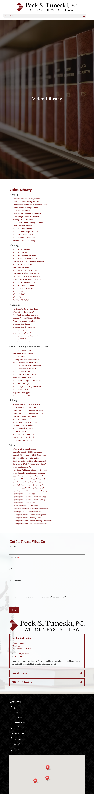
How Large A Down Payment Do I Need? (29, 261)
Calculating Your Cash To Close (25, 506)
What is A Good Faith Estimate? (25, 336)
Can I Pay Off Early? (21, 300)
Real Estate (18, 739)
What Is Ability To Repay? (23, 264)
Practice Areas (19, 722)
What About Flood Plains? (23, 234)
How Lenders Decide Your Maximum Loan (30, 205)
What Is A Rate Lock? (21, 249)
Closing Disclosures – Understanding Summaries (32, 521)
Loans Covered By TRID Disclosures (27, 452)
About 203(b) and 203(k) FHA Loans (27, 386)
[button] (47, 778)
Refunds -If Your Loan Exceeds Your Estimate (31, 479)
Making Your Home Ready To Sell (26, 404)
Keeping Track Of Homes (23, 219)
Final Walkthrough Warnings (24, 240)
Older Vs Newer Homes (22, 225)
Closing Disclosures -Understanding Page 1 (30, 515)
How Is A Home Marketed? (24, 437)
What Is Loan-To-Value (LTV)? (25, 258)
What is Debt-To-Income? (23, 312)
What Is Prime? (19, 294)
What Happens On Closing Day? (25, 368)
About (16, 713)
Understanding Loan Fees (23, 333)
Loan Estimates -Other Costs (24, 503)
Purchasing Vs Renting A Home (25, 208)
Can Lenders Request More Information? (29, 461)
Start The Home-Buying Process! (26, 202)
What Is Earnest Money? (22, 228)
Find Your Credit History (23, 354)
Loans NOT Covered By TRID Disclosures (29, 455)
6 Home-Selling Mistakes (23, 425)
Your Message (15, 580)
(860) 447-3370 (23, 653)
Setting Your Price (20, 431)
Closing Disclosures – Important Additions (30, 524)
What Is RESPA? (19, 339)
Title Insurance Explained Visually (26, 363)
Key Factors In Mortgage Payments (27, 279)
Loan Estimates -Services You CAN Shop (29, 500)
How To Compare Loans (22, 330)
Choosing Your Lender (22, 324)
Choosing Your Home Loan (24, 327)
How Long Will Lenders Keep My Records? (30, 470)
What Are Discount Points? (24, 285)
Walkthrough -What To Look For (26, 217)
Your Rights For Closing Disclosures (27, 512)
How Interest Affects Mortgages (26, 273)
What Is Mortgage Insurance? (25, 288)
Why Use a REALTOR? (21, 211)
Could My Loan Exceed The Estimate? (28, 476)
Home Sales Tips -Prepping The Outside (29, 413)
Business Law (19, 749)
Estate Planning (20, 744)
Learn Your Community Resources (27, 214)
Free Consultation (21, 727)
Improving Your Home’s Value (25, 440)
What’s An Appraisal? (21, 342)
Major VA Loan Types (21, 392)
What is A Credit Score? (22, 351)
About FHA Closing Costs (23, 383)
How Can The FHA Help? (23, 377)
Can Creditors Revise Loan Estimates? (28, 482)
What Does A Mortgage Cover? (25, 282)
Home (16, 708)
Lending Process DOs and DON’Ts (26, 318)
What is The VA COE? (21, 395)
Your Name (13, 546)
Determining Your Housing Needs (26, 199)
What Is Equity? (19, 297)
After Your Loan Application (24, 321)
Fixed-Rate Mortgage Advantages (26, 276)
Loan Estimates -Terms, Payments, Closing (30, 491)
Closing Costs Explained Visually (26, 360)
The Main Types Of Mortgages (25, 270)
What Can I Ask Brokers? (23, 428)
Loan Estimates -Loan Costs (24, 494)
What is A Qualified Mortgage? (25, 255)
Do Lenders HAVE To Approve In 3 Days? (29, 464)
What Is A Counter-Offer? (23, 419)
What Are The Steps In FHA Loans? (27, 380)
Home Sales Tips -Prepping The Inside (28, 410)
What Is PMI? (18, 291)
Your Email (13, 558)
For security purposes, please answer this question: (30, 597)
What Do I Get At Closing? (23, 371)
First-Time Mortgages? (22, 267)
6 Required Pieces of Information (26, 458)
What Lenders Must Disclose (24, 449)
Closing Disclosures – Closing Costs (27, 518)
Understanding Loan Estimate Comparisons (30, 509)
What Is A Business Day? (22, 467)
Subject (12, 569)
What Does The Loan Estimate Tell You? (29, 473)
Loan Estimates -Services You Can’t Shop (29, 497)
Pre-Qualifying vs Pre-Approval (25, 315)
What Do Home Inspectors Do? (25, 231)
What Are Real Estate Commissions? (27, 365)
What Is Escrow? (19, 357)
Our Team (18, 717)
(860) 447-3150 (21, 656)
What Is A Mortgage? (21, 252)
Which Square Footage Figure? (25, 434)
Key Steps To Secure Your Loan (25, 309)
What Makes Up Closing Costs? (25, 374)
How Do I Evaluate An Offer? (24, 416)
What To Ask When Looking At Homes (28, 222)
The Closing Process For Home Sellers (28, 422)
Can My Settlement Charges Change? (28, 485)
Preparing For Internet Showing (25, 407)
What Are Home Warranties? (24, 237)
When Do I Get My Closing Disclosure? (28, 488)
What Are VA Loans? (21, 389)
